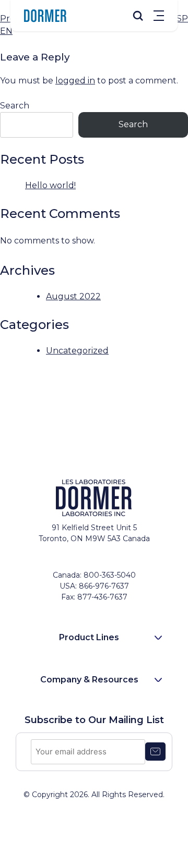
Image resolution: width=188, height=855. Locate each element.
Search (14, 106)
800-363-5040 (110, 575)
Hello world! (50, 185)
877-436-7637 (102, 597)
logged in (75, 81)
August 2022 (73, 296)
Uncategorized (77, 351)
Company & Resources (89, 680)
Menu (159, 15)
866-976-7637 (104, 586)
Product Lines (89, 637)
